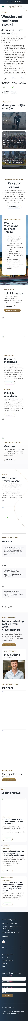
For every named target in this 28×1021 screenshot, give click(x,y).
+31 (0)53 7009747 (16, 2)
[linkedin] (3, 941)
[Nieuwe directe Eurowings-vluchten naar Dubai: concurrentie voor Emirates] (5, 845)
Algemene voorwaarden (14, 1011)
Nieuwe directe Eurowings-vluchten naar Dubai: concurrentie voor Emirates (14, 853)
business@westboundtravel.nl (11, 932)
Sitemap (5, 1011)
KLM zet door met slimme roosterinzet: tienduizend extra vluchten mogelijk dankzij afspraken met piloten (13, 887)
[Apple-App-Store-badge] (8, 507)
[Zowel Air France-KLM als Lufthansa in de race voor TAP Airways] (14, 799)
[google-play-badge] (9, 500)
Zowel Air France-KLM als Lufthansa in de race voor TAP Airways (13, 821)
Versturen (7, 995)
